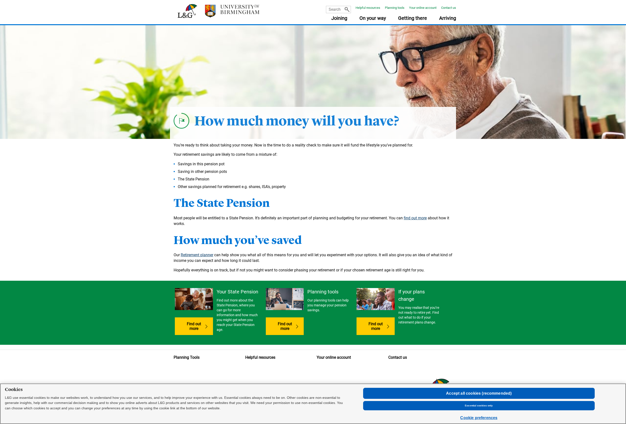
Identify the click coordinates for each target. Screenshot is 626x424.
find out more (415, 218)
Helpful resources (368, 8)
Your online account (422, 8)
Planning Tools (187, 357)
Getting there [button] (412, 18)
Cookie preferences (478, 418)
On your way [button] (372, 18)
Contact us (448, 8)
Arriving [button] (447, 18)
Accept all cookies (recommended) (479, 393)
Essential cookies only (479, 405)
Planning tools (394, 8)
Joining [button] (339, 18)
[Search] (347, 9)
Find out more (194, 326)
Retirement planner (197, 255)
